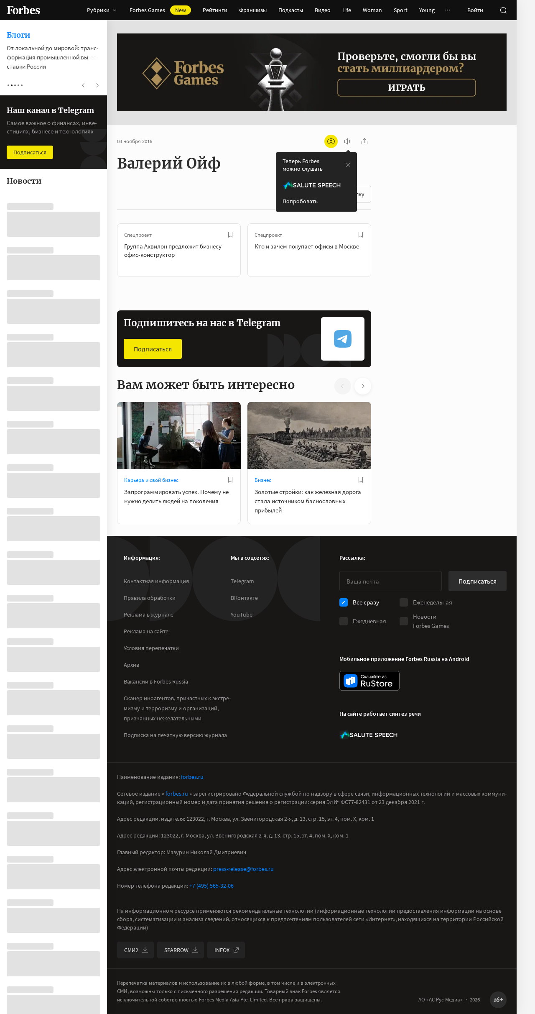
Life (346, 10)
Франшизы (253, 10)
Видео (323, 10)
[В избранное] (230, 234)
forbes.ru (192, 777)
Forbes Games (158, 10)
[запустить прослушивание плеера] (347, 141)
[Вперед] (384, 250)
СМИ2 (131, 950)
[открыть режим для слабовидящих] (331, 141)
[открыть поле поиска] (503, 10)
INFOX (221, 950)
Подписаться (153, 349)
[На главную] (23, 10)
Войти (475, 10)
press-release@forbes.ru (243, 869)
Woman (372, 10)
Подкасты (290, 10)
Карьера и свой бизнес (151, 480)
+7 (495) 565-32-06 (211, 885)
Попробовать (300, 201)
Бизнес (263, 480)
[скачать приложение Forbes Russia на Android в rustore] (369, 681)
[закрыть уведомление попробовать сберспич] (348, 165)
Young (427, 10)
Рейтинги (215, 10)
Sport (401, 10)
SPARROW (176, 950)
